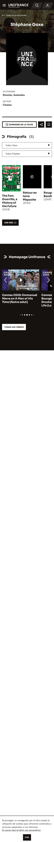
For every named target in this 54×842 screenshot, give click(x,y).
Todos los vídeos (14, 327)
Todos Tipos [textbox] (11, 145)
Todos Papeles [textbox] (13, 153)
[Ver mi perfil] (47, 6)
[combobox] (27, 145)
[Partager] (41, 124)
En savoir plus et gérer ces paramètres (21, 830)
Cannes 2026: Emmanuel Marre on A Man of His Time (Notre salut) (19, 298)
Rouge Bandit (48, 194)
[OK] (27, 837)
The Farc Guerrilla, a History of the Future (9, 201)
